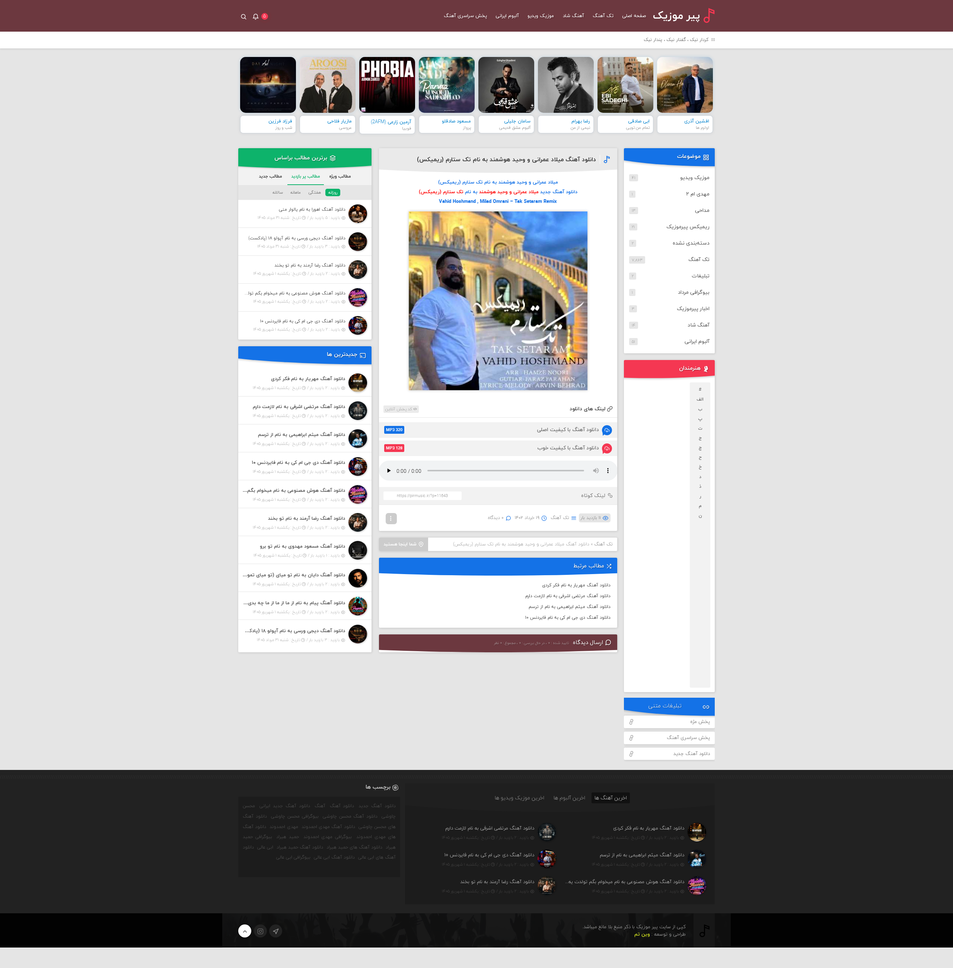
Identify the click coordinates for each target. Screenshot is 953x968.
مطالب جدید (270, 176)
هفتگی (314, 192)
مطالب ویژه (340, 176)
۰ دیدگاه (496, 518)
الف (700, 399)
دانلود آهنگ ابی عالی (334, 857)
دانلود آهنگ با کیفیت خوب (492, 448)
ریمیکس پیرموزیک (688, 226)
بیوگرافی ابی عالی (293, 857)
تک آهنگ (603, 16)
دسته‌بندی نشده (691, 243)
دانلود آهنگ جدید (691, 754)
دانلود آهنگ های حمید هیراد (354, 847)
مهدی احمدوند (284, 827)
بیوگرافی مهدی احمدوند (327, 837)
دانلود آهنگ (342, 806)
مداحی (702, 210)
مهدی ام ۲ (698, 194)
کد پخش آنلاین (399, 409)
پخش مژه (700, 722)
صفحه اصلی (634, 16)
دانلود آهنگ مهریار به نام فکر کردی (576, 585)
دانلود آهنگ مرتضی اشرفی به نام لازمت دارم (568, 596)
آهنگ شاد (573, 16)
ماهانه (295, 192)
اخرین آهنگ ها (611, 797)
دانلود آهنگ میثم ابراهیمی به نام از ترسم (570, 607)
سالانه (277, 192)
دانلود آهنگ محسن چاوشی (350, 816)
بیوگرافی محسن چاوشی (295, 816)
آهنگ (320, 806)
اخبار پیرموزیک (693, 308)
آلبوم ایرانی (507, 16)
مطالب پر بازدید (305, 176)
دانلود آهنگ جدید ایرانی (284, 806)
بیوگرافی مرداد (694, 292)
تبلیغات (701, 276)
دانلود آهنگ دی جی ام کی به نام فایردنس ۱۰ (568, 618)
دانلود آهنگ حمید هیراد (300, 847)
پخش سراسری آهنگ (465, 16)
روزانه (332, 192)
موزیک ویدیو (541, 16)
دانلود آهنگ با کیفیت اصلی (492, 429)
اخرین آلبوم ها (569, 797)
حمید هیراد (287, 837)
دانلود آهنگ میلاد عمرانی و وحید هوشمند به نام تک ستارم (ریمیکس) (506, 160)
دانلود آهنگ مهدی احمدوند (328, 827)
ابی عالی (265, 847)
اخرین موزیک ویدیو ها (519, 797)
